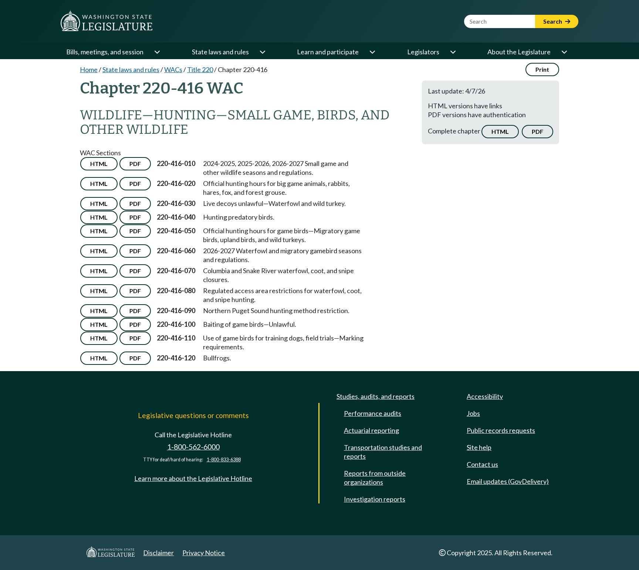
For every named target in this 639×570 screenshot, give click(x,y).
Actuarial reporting (371, 430)
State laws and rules (220, 52)
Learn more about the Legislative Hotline (193, 478)
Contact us (482, 464)
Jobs (473, 413)
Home (89, 69)
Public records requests (501, 430)
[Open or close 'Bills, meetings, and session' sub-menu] (157, 51)
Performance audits (372, 413)
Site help (479, 447)
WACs (173, 69)
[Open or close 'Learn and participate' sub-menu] (372, 51)
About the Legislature (519, 52)
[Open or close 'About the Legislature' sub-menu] (564, 51)
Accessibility (485, 396)
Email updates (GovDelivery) (508, 481)
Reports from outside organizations (375, 477)
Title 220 (200, 69)
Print (542, 69)
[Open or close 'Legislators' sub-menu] (453, 51)
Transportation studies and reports (383, 451)
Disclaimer (158, 553)
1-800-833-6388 (224, 459)
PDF (537, 131)
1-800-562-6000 (193, 446)
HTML (500, 131)
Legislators (423, 52)
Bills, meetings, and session (104, 52)
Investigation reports (374, 499)
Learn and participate (328, 52)
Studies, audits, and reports (376, 396)
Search (553, 21)
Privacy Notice (203, 553)
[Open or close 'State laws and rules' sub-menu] (262, 51)
